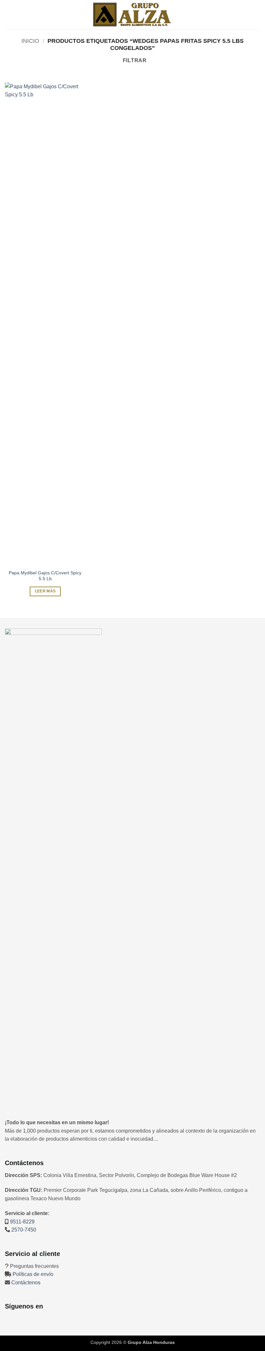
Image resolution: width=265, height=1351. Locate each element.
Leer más (45, 591)
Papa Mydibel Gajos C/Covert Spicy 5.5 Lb (45, 575)
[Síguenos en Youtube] (37, 1319)
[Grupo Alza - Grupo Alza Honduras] (132, 15)
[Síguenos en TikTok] (28, 1319)
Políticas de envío (33, 1274)
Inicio (30, 40)
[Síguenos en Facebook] (9, 1319)
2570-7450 (23, 1229)
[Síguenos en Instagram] (19, 1319)
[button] (9, 15)
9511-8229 (22, 1221)
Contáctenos (25, 1282)
